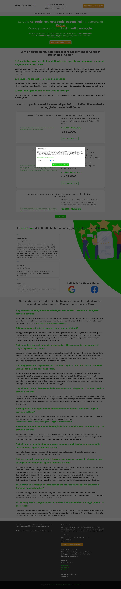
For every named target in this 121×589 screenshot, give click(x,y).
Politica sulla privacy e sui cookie (45, 157)
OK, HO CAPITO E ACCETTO (60, 164)
